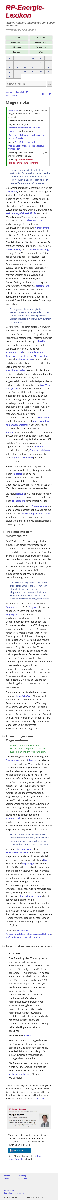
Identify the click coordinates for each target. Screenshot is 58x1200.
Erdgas (32, 607)
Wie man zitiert (15, 145)
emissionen (35, 896)
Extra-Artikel (17, 42)
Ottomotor (34, 127)
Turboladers (18, 500)
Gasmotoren (12, 607)
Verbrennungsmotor (18, 127)
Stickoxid (10, 432)
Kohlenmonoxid (14, 352)
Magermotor (12, 95)
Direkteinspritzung (39, 249)
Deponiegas (28, 863)
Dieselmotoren (40, 506)
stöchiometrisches (34, 220)
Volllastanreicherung (20, 1074)
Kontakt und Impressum (14, 1193)
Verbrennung (42, 227)
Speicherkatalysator (41, 450)
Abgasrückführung (42, 934)
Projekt (7, 1175)
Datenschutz (9, 1190)
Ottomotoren (13, 760)
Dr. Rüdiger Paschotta (25, 142)
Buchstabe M (21, 92)
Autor (27, 1035)
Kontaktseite (41, 1098)
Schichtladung (13, 249)
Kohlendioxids (13, 818)
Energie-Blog (41, 42)
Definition (13, 110)
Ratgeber (41, 37)
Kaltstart (17, 473)
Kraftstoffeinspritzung (16, 937)
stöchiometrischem (16, 370)
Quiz (41, 51)
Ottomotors (42, 285)
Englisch (12, 131)
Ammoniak (41, 446)
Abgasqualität (41, 355)
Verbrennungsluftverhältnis (21, 213)
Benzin (32, 760)
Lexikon (17, 37)
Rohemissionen (24, 359)
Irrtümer (17, 51)
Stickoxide (39, 341)
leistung (20, 493)
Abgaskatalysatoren (22, 457)
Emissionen (44, 417)
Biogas (46, 859)
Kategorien (41, 47)
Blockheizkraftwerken (17, 852)
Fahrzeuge (25, 135)
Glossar (17, 47)
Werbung (22, 1175)
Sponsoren (22, 1178)
